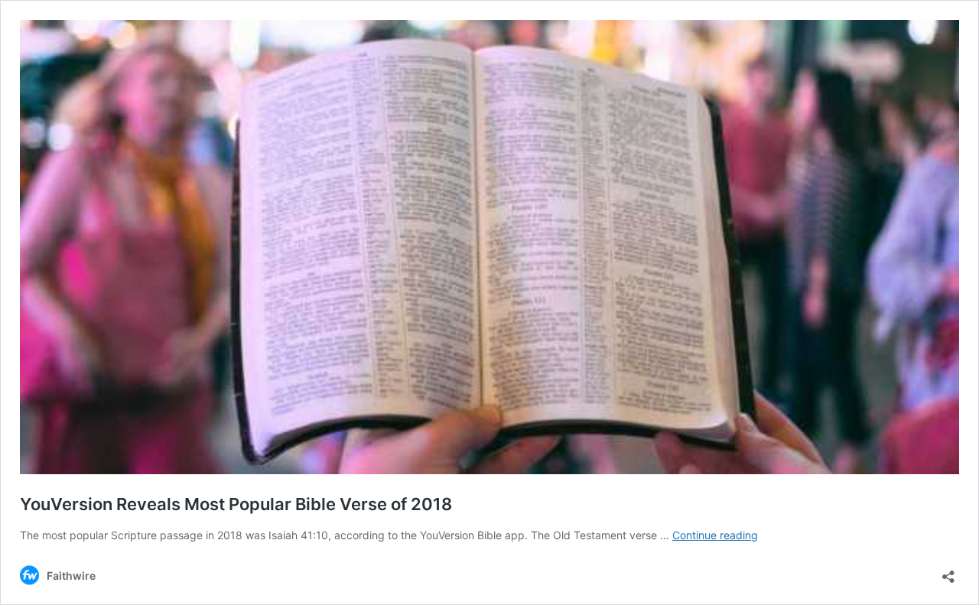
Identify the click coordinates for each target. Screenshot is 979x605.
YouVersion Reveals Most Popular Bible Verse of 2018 (236, 504)
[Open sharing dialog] (948, 572)
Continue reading (715, 535)
